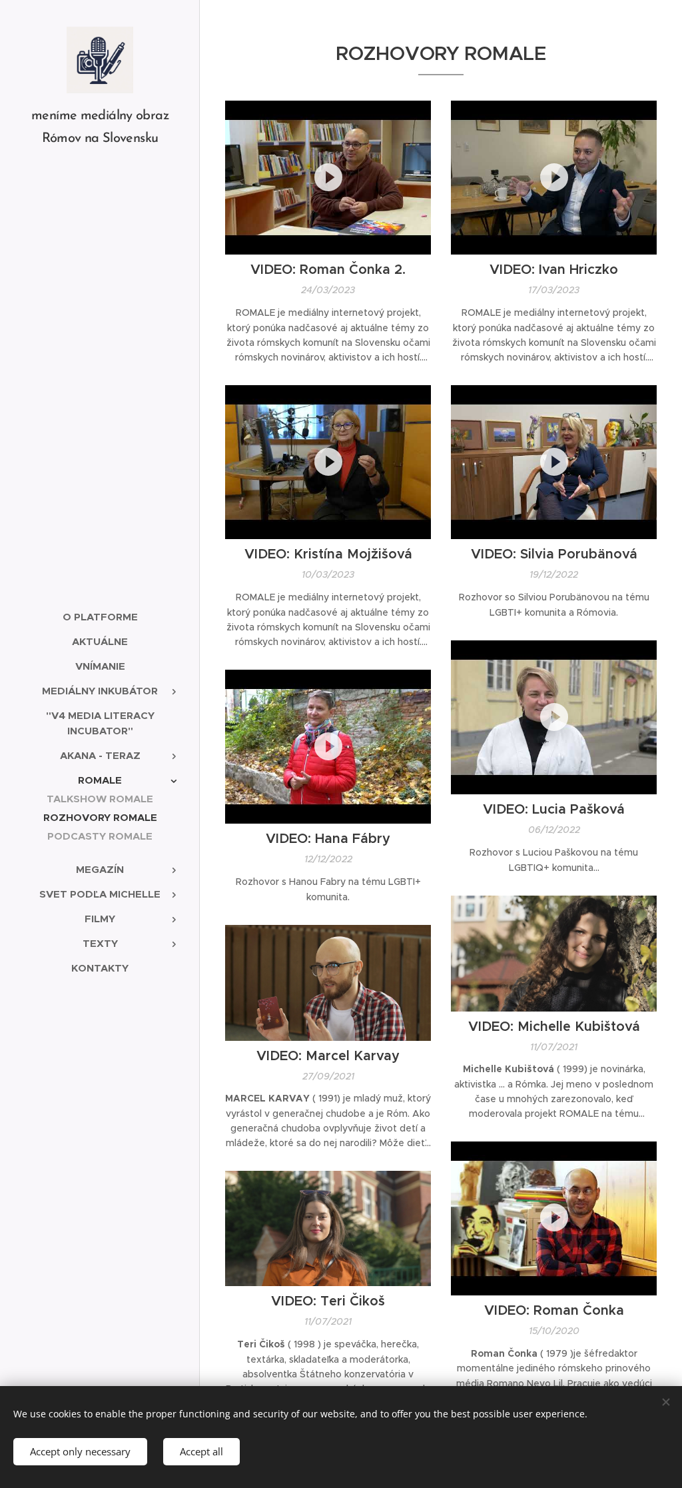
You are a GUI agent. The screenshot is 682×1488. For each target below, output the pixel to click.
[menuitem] (100, 616)
